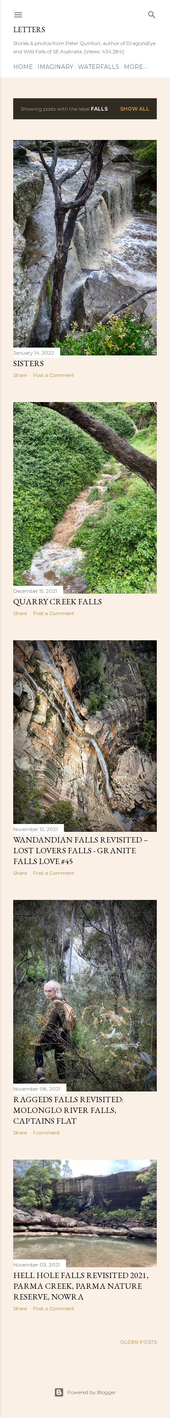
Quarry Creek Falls (57, 601)
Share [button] (20, 375)
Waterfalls (98, 67)
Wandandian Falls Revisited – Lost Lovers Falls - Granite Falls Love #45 (80, 850)
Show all (134, 109)
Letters (29, 29)
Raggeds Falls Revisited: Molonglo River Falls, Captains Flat (68, 1110)
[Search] (152, 13)
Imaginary (55, 67)
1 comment (46, 1132)
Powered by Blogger (91, 1392)
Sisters (28, 363)
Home (23, 67)
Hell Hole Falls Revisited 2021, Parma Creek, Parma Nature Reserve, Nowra (81, 1286)
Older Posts (138, 1342)
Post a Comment (53, 375)
